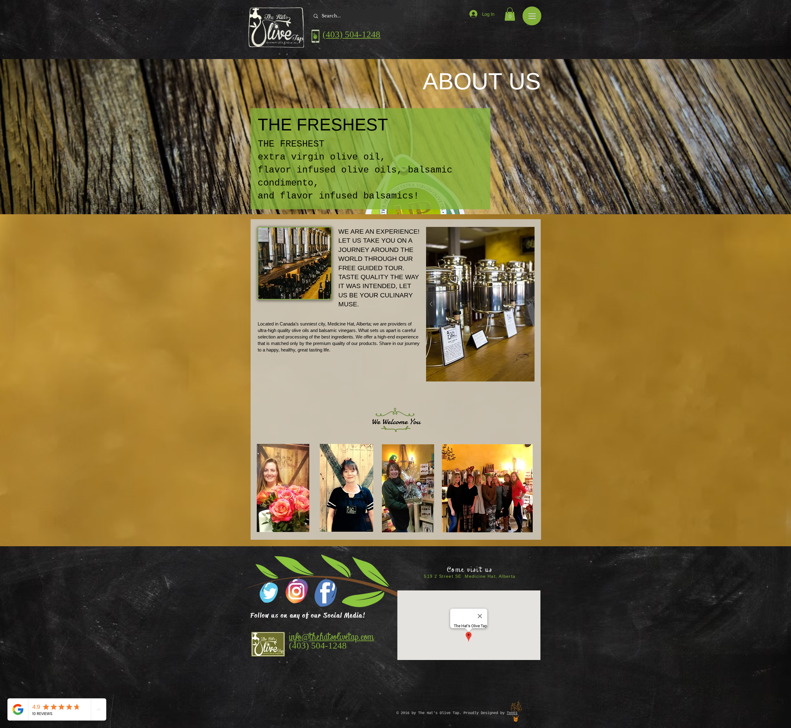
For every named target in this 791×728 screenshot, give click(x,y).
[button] (509, 14)
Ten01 (512, 713)
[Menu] (531, 15)
